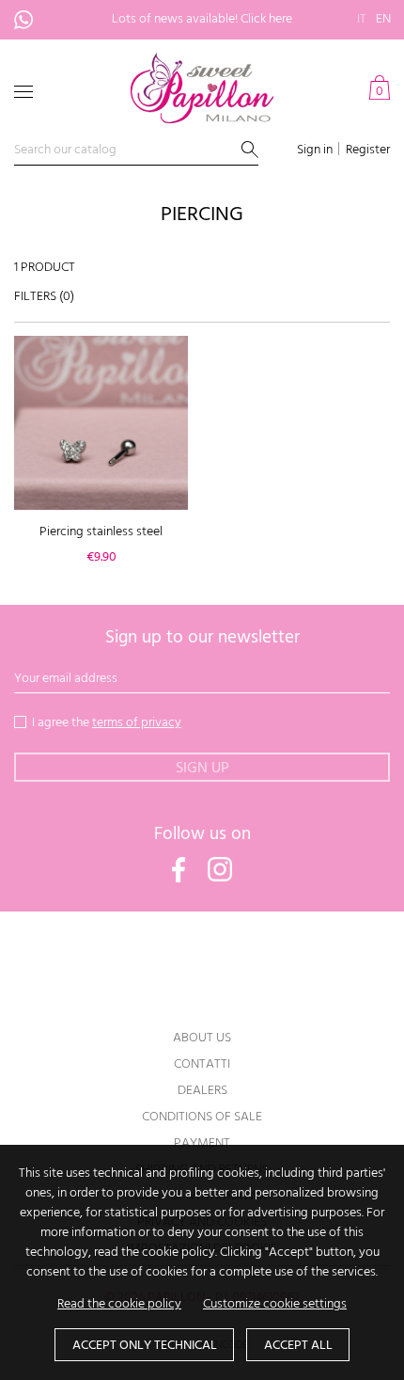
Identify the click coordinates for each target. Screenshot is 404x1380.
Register (368, 150)
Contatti (202, 1064)
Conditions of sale (202, 1117)
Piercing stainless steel (101, 532)
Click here (266, 19)
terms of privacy (136, 723)
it (361, 19)
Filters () (44, 297)
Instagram (220, 869)
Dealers (202, 1091)
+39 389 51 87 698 (34, 20)
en (383, 19)
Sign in (315, 150)
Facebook (178, 869)
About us (202, 1038)
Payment (202, 1143)
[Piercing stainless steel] (101, 423)
